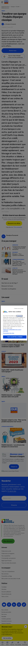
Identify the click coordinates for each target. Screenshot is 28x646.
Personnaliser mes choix (8, 333)
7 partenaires (19, 315)
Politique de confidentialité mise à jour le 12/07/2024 (12, 330)
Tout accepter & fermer (14, 337)
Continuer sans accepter (18, 308)
